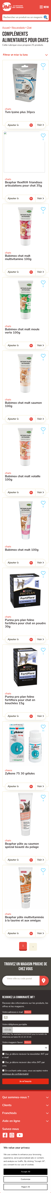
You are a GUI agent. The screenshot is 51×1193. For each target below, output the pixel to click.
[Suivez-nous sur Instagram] (11, 1135)
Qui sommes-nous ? (15, 1097)
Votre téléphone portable (14, 1024)
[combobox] (25, 17)
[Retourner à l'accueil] (13, 13)
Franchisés (9, 1113)
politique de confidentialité (15, 1074)
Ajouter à (19, 126)
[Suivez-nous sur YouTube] (20, 1135)
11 (44, 730)
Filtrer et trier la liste (15, 55)
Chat (29, 27)
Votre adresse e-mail (12, 1012)
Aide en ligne (11, 1121)
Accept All (25, 1172)
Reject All (25, 1187)
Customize (25, 1179)
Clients (6, 1105)
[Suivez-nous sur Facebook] (5, 1135)
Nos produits (18, 27)
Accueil (6, 27)
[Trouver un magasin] (44, 980)
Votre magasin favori (12, 1042)
